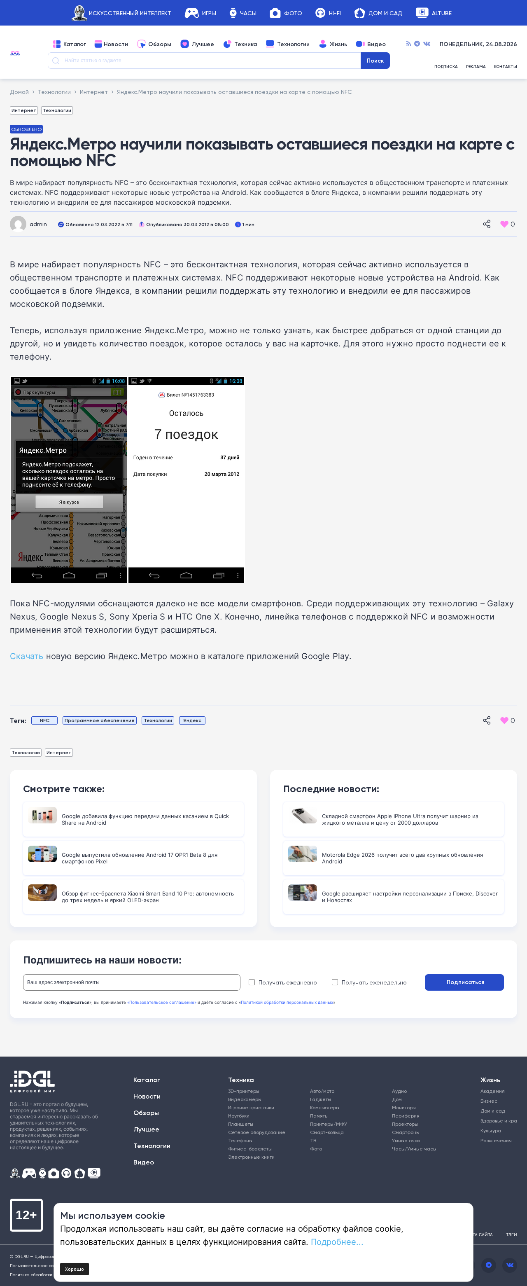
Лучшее (202, 44)
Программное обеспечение (100, 720)
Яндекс (192, 720)
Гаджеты (320, 1099)
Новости (116, 44)
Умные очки (406, 1140)
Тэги (511, 1234)
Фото (293, 12)
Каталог (74, 44)
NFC (44, 720)
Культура (490, 1130)
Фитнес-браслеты (250, 1149)
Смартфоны (406, 1132)
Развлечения (495, 1140)
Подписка (446, 67)
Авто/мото (322, 1091)
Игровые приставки (251, 1107)
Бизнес (488, 1101)
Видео (376, 44)
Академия (492, 1091)
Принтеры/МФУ (328, 1124)
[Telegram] (417, 44)
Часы (248, 12)
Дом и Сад (385, 12)
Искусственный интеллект (130, 12)
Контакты (505, 67)
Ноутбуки (239, 1116)
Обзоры (159, 44)
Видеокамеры (244, 1099)
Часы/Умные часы (414, 1149)
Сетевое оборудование (256, 1132)
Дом (397, 1099)
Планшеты (240, 1124)
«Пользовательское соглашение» (161, 1002)
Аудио (399, 1091)
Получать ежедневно (288, 982)
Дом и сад (492, 1111)
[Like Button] (504, 224)
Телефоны (240, 1140)
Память (318, 1116)
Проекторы (405, 1124)
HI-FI (335, 12)
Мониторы (404, 1107)
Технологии (293, 44)
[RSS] (408, 44)
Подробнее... (337, 1241)
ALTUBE (442, 12)
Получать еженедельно (374, 982)
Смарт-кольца (327, 1132)
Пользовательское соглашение (42, 1265)
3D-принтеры (243, 1091)
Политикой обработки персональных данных (287, 1002)
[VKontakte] (426, 44)
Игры (209, 12)
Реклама (476, 67)
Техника (245, 44)
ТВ (313, 1140)
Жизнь (338, 44)
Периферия (406, 1116)
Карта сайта (479, 1234)
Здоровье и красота (495, 1121)
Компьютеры (324, 1107)
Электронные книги (251, 1157)
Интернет (24, 110)
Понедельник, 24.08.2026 (478, 44)
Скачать (26, 656)
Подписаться (465, 982)
